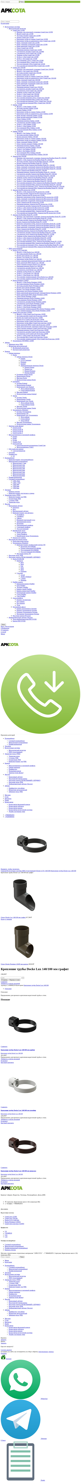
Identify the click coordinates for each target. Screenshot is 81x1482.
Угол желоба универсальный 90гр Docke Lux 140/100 (35, 279)
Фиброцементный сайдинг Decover (21, 617)
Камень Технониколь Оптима (27, 608)
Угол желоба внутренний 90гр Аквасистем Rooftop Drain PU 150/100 (40, 188)
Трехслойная (25, 420)
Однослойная (25, 419)
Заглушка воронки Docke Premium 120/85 (30, 284)
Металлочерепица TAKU (25, 447)
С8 (14, 456)
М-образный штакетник (21, 348)
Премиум (20, 561)
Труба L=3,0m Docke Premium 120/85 (29, 307)
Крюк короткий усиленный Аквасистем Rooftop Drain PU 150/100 (39, 169)
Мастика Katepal (22, 392)
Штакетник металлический (18, 346)
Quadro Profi (17, 442)
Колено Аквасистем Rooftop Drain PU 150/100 (32, 163)
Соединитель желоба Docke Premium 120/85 (31, 302)
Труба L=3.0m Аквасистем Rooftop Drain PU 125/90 (34, 239)
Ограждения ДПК (15, 498)
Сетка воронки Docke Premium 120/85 (29, 300)
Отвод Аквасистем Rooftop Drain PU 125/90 (31, 229)
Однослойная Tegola (27, 404)
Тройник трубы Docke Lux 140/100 (28, 271)
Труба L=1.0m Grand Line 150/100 (28, 94)
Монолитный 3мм (19, 468)
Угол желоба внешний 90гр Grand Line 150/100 (32, 99)
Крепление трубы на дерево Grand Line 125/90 (32, 39)
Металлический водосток (17, 28)
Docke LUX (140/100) (20, 250)
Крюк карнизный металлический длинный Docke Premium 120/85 (39, 293)
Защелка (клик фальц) (16, 426)
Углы (18, 605)
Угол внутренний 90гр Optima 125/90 (29, 129)
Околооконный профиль (25, 525)
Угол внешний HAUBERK (30, 550)
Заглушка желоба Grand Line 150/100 (29, 73)
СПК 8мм (16, 488)
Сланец (23, 578)
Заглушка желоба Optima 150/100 (28, 135)
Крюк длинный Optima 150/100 (27, 142)
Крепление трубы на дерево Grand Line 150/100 (33, 76)
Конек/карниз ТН (22, 413)
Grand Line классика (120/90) (22, 312)
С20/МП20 (8, 1233)
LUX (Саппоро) (26, 360)
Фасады (7, 504)
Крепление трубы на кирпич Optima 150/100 (32, 140)
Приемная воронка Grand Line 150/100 (29, 87)
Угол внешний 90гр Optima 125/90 (28, 128)
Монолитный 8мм (19, 475)
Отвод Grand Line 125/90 (25, 48)
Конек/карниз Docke (23, 376)
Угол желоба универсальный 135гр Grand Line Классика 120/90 (38, 339)
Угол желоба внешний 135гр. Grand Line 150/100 (33, 98)
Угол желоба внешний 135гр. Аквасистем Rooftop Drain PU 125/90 (39, 241)
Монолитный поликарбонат (18, 461)
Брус (14, 509)
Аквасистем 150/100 (19, 156)
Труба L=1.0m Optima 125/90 (26, 124)
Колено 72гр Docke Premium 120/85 (28, 289)
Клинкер (23, 571)
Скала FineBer (21, 594)
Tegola (15, 396)
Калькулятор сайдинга (16, 806)
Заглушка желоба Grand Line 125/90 (28, 35)
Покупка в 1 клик (14, 980)
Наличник (20, 523)
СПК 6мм (16, 486)
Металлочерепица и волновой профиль (22, 435)
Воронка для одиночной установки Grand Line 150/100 (35, 69)
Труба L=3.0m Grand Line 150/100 (28, 96)
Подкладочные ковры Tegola (26, 408)
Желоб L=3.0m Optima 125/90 (26, 106)
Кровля (7, 351)
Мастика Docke (22, 378)
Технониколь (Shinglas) (20, 410)
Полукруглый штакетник (21, 349)
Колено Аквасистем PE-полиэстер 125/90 (30, 195)
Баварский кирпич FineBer (26, 584)
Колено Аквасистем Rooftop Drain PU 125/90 (32, 222)
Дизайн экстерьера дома (17, 811)
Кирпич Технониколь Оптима (27, 610)
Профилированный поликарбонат (16, 1248)
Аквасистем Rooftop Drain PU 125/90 (25, 215)
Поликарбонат (10, 458)
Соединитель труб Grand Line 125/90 (29, 53)
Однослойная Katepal (28, 390)
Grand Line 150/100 (19, 67)
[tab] (42, 989)
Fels (22, 566)
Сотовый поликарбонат (17, 479)
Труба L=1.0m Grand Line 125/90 (27, 57)
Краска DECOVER (19, 621)
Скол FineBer (21, 596)
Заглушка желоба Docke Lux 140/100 (29, 254)
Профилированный (15, 477)
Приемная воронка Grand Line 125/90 (29, 50)
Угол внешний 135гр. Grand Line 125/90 (30, 60)
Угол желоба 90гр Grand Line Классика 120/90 (32, 337)
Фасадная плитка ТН (24, 553)
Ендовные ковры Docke (25, 374)
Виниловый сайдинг (16, 506)
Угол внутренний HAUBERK (31, 552)
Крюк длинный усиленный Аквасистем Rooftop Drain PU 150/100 (39, 167)
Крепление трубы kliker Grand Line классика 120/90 (34, 323)
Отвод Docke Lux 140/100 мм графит (13, 917)
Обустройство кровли (16, 449)
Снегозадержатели (19, 451)
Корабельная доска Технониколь (27, 536)
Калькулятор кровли (15, 808)
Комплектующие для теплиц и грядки (21, 493)
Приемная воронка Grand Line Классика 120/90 (32, 330)
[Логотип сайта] (13, 19)
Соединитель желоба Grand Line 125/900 (30, 51)
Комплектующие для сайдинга (23, 513)
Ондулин (12, 452)
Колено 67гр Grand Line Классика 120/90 (30, 319)
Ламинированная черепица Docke (32, 365)
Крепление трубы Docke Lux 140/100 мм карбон (18, 1050)
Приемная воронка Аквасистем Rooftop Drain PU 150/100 (36, 172)
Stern (22, 569)
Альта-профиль (18, 598)
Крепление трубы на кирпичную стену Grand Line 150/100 (36, 78)
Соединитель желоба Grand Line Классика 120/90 (33, 332)
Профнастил (13, 454)
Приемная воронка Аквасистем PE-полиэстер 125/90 (34, 204)
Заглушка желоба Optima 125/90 (27, 108)
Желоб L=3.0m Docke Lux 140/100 (28, 252)
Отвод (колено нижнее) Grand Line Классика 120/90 (34, 328)
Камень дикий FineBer (24, 589)
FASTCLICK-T (18, 433)
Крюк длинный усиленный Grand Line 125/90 (32, 44)
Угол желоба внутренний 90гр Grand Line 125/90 (33, 66)
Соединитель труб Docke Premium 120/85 (30, 303)
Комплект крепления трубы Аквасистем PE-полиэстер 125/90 (37, 197)
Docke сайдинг (22, 532)
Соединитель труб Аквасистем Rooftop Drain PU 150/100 (36, 176)
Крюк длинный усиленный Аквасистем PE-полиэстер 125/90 (37, 199)
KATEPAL (16, 381)
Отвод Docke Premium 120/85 (26, 296)
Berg (22, 562)
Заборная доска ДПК (16, 344)
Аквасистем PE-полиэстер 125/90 (24, 190)
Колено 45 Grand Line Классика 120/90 (30, 318)
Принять (4, 1353)
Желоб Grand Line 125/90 (25, 34)
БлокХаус (16, 507)
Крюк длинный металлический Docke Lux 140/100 (34, 261)
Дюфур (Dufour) (26, 577)
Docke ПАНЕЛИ (18, 559)
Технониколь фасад (19, 607)
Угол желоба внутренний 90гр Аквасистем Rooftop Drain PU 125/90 (39, 247)
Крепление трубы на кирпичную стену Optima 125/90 (35, 114)
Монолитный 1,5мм (19, 463)
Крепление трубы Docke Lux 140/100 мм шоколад (18, 1171)
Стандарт (20, 573)
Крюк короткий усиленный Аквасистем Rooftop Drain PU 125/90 (38, 227)
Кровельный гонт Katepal (25, 387)
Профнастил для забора (16, 788)
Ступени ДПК (13, 500)
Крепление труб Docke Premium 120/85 (30, 291)
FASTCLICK (17, 428)
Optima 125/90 (17, 105)
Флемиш (23, 580)
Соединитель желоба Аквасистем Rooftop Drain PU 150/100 (37, 174)
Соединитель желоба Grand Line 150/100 (30, 89)
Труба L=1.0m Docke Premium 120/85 (29, 305)
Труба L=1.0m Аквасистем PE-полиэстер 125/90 (33, 208)
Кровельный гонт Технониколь (27, 415)
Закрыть (3, 1339)
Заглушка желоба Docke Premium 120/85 (30, 286)
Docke (15, 355)
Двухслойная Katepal (28, 388)
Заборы (7, 342)
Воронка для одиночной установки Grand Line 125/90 (35, 32)
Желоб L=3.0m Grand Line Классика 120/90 (31, 314)
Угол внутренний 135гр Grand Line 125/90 (31, 64)
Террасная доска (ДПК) (12, 495)
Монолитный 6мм (19, 474)
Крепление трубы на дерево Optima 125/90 (31, 112)
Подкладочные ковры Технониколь (28, 424)
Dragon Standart (29, 373)
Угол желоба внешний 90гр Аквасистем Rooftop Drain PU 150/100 (39, 184)
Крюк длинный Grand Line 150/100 (28, 80)
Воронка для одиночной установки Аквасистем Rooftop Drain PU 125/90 (41, 216)
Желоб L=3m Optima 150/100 (26, 133)
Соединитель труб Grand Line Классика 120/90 (32, 334)
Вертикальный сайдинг (21, 511)
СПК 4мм (16, 484)
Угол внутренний (22, 529)
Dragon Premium (29, 371)
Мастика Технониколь (24, 422)
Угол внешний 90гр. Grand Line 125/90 (30, 62)
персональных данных (46, 1351)
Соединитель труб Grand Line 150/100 (29, 90)
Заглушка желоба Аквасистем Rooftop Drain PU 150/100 (35, 161)
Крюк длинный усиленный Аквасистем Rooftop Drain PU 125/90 (38, 225)
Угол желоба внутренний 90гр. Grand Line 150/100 (34, 103)
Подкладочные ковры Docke (26, 380)
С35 (6, 1237)
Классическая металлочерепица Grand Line (31, 445)
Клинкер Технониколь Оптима (27, 612)
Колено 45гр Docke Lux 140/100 (27, 255)
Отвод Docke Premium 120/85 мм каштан (14, 964)
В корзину (5, 980)
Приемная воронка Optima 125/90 (28, 121)
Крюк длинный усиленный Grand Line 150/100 (32, 82)
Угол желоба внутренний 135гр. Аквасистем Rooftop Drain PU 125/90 (40, 245)
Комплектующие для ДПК (17, 497)
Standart (23, 364)
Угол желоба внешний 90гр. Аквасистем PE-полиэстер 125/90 (37, 211)
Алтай (23, 575)
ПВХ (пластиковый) (15, 248)
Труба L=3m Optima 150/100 (26, 151)
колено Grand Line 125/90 (25, 37)
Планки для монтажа (24, 600)
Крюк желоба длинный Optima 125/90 (29, 115)
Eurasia (23, 358)
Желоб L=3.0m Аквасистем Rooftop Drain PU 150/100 (34, 160)
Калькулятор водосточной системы (20, 810)
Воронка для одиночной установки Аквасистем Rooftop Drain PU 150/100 (41, 158)
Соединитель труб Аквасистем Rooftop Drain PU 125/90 (35, 234)
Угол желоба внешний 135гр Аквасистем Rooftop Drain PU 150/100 (39, 183)
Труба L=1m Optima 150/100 (26, 149)
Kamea (15, 436)
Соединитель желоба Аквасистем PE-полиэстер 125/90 (35, 206)
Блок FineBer (21, 585)
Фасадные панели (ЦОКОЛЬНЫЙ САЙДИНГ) (24, 557)
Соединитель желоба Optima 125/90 (28, 122)
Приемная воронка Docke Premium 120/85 (31, 298)
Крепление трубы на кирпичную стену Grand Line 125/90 (36, 41)
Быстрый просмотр (7, 1062)
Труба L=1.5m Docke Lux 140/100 (28, 273)
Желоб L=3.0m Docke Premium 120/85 (29, 282)
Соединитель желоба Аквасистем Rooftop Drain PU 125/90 (36, 232)
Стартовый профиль (23, 527)
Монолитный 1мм (19, 465)
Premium (23, 362)
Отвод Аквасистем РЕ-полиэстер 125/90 (30, 202)
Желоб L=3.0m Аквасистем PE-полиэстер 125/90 (33, 192)
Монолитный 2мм (19, 467)
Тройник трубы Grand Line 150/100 (28, 92)
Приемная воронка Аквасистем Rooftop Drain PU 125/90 (36, 231)
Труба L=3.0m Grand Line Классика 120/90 (31, 335)
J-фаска (19, 518)
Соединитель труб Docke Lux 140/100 (29, 270)
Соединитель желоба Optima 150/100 (29, 147)
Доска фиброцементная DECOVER (25, 619)
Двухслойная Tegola (27, 403)
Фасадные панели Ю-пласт (22, 616)
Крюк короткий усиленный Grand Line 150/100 (32, 83)
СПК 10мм (16, 481)
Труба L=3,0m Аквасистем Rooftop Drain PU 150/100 (34, 181)
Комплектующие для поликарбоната (21, 459)
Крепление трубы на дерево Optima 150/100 (31, 138)
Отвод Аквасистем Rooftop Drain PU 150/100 (32, 170)
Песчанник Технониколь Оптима (28, 614)
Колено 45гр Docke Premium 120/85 (28, 287)
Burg (22, 564)
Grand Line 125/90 (19, 30)
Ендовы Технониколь (24, 412)
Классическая (17, 443)
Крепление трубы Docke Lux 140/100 (29, 259)
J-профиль (20, 516)
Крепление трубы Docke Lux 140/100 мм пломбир (18, 1110)
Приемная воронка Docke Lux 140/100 (29, 266)
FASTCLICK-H (18, 431)
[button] (4, 1061)
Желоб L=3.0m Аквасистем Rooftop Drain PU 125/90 (34, 218)
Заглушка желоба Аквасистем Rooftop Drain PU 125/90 (35, 220)
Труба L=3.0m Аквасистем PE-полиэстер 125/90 (33, 209)
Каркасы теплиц (14, 491)
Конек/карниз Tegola (23, 399)
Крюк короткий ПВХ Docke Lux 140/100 (30, 263)
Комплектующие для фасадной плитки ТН (31, 545)
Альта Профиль (22, 534)
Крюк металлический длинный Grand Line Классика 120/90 (37, 326)
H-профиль (20, 514)
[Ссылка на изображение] (12, 1189)
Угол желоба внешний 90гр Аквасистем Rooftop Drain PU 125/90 (38, 243)
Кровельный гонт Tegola (25, 401)
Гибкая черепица (14, 353)
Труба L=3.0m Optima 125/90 (26, 126)
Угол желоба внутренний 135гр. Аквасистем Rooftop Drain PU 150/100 (40, 186)
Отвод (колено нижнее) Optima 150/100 (30, 144)
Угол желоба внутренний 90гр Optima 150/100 (32, 154)
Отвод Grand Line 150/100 (25, 85)
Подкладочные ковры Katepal (26, 394)
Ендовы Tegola (22, 397)
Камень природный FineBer (26, 591)
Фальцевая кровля (15, 771)
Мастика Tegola (22, 406)
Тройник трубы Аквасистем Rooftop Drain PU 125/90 (34, 236)
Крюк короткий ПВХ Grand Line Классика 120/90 (33, 325)
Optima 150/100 (18, 131)
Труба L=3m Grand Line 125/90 (27, 59)
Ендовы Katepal (22, 383)
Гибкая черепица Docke (24, 357)
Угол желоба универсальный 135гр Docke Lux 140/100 (35, 277)
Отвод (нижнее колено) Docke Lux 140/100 (31, 264)
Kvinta (15, 440)
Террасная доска (14, 502)
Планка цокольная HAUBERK (31, 548)
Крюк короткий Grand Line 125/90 (28, 46)
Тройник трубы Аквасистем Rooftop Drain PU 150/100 (35, 177)
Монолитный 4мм (19, 470)
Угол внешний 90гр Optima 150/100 (28, 153)
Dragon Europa (29, 367)
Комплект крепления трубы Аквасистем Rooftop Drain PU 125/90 (38, 224)
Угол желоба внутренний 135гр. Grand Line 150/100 (34, 101)
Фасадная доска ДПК (16, 555)
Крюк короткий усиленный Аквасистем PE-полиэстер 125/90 (37, 200)
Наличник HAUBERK (28, 546)
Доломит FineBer (22, 587)
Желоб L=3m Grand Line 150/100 (27, 71)
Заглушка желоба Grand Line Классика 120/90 (32, 316)
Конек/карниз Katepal (24, 385)
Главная (4, 871)
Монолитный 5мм (19, 472)
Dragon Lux (28, 369)
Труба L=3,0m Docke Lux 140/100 (28, 275)
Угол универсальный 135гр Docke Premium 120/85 (33, 310)
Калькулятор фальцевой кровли (19, 804)
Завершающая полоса (24, 522)
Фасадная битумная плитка (18, 539)
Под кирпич (21, 603)
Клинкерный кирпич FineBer (26, 593)
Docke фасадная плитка (20, 541)
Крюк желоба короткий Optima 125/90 (29, 117)
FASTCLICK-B (18, 429)
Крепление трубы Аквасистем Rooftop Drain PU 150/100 (36, 165)
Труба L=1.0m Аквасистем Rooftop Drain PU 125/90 (34, 238)
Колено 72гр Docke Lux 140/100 (27, 257)
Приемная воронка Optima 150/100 (28, 145)
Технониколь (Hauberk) (20, 543)
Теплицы (8, 490)
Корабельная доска (19, 530)
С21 (6, 1235)
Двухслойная (25, 417)
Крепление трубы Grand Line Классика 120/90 (32, 321)
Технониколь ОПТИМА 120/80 (23, 341)
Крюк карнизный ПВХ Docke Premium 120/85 (32, 294)
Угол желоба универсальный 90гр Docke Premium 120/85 (36, 309)
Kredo (15, 438)
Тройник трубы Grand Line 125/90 (28, 55)
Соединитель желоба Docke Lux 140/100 (30, 268)
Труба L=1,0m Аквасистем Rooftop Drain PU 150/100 (34, 179)
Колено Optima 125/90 (24, 110)
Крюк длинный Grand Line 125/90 (28, 43)
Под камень (20, 601)
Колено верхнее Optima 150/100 (27, 137)
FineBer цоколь (18, 582)
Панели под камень (19, 538)
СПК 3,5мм (16, 483)
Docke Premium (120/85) (21, 280)
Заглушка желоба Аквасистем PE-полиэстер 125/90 (34, 193)
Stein (22, 568)
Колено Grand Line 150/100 (26, 74)
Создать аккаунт (6, 1350)
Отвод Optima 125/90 (24, 119)
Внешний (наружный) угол (26, 520)
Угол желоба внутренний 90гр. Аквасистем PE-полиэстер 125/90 (38, 213)
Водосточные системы (12, 27)
